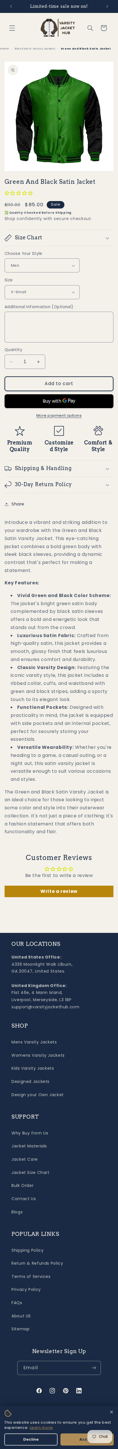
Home (4, 48)
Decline (31, 1439)
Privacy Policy (26, 1289)
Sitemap (20, 1329)
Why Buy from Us (29, 1133)
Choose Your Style (23, 253)
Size (9, 280)
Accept (87, 1439)
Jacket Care (24, 1159)
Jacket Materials (29, 1146)
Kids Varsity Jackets (32, 1068)
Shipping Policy (27, 1250)
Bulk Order (22, 1185)
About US (21, 1316)
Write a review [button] (59, 891)
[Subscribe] (93, 1368)
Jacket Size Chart (30, 1172)
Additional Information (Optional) (39, 307)
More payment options (59, 415)
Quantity (13, 350)
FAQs (16, 1303)
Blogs (17, 1212)
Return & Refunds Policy (37, 1263)
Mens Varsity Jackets (34, 1042)
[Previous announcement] (11, 6)
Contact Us (23, 1199)
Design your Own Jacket (37, 1095)
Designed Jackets (30, 1081)
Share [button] (17, 504)
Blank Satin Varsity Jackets (35, 48)
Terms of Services (31, 1276)
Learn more (41, 1427)
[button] (12, 28)
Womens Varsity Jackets (38, 1055)
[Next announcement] (107, 6)
